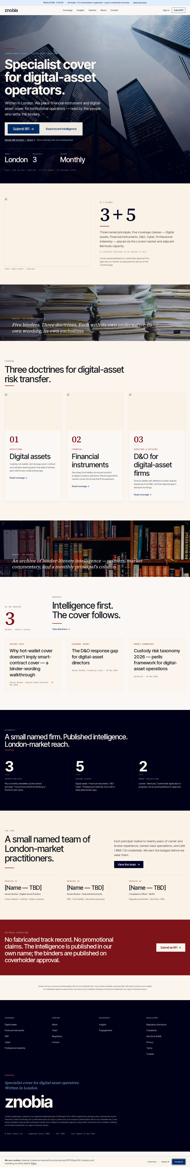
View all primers (61, 629)
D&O (7, 1036)
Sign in (166, 10)
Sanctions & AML (154, 1036)
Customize (151, 1162)
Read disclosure (140, 2)
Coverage (68, 10)
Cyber (7, 1042)
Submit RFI (178, 10)
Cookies (150, 1054)
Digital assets (11, 1024)
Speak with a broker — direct (20, 140)
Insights (80, 10)
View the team (129, 864)
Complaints (151, 1030)
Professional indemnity (15, 1048)
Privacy (149, 1042)
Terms (149, 1048)
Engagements (105, 1030)
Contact (114, 10)
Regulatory (57, 1036)
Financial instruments (14, 1030)
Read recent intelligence (61, 129)
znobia (11, 10)
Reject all (165, 1162)
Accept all (179, 1162)
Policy (34, 1163)
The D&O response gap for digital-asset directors (95, 656)
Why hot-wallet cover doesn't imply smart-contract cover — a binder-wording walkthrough (31, 662)
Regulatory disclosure (156, 1024)
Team (54, 1030)
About (103, 10)
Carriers (92, 10)
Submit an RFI (170, 947)
